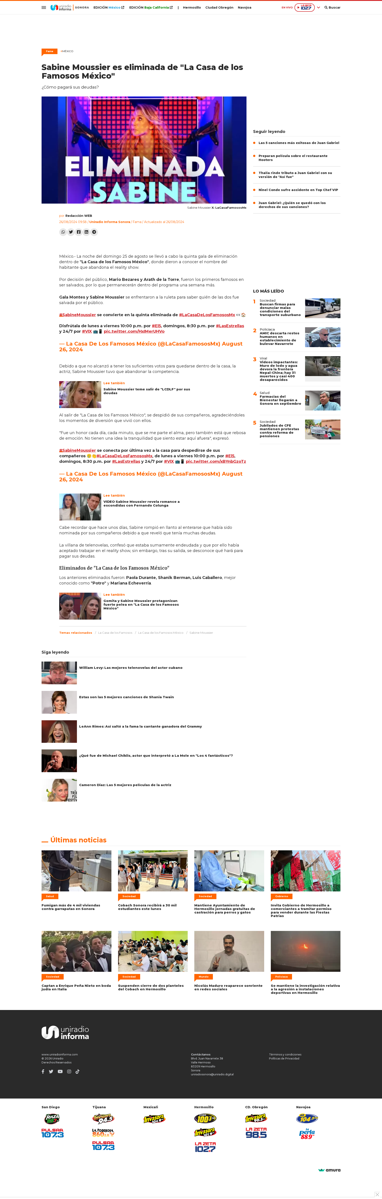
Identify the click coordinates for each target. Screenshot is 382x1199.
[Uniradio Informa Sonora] (69, 7)
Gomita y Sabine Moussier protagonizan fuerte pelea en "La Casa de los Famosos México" (141, 604)
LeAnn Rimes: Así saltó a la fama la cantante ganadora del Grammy (140, 726)
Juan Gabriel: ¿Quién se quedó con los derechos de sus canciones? (292, 205)
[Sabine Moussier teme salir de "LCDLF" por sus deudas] (80, 394)
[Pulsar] (53, 1133)
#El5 (156, 325)
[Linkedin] (86, 232)
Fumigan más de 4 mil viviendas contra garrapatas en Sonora (71, 907)
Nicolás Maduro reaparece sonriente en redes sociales (228, 987)
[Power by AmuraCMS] (329, 1170)
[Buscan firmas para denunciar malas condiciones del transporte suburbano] (322, 308)
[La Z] (205, 1147)
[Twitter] (71, 232)
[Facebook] (78, 232)
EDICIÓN (107, 7)
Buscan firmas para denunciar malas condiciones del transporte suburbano (280, 309)
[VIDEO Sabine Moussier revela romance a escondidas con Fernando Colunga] (80, 507)
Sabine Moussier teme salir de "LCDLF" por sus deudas (146, 391)
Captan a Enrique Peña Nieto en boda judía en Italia (76, 987)
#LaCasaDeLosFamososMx (207, 314)
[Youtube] (60, 1071)
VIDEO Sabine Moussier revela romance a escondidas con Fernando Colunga (141, 503)
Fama (49, 51)
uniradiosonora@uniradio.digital (212, 1074)
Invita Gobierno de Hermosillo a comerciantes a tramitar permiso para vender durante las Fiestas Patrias (301, 910)
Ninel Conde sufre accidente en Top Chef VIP (298, 190)
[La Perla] (307, 1134)
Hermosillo (192, 7)
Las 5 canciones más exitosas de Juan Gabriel (299, 143)
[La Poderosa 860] (103, 1133)
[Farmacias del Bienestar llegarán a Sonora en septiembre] (322, 400)
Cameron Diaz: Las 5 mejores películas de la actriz (125, 785)
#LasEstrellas (230, 325)
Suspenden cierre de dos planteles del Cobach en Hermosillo (151, 987)
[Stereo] (205, 1118)
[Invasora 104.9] (154, 1119)
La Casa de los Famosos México (160, 632)
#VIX (87, 331)
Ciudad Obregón (219, 7)
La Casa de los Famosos (115, 632)
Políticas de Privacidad (284, 1058)
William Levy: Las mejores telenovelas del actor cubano (131, 668)
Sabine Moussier (201, 632)
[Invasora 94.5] (103, 1119)
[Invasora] (53, 1119)
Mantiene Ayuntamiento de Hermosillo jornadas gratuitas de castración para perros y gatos (224, 908)
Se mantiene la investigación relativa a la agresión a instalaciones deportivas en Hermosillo (305, 989)
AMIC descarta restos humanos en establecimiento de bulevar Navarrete (279, 338)
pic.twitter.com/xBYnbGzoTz (216, 461)
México (67, 51)
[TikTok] (78, 1071)
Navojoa (244, 7)
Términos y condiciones (285, 1054)
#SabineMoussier (77, 314)
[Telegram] (94, 232)
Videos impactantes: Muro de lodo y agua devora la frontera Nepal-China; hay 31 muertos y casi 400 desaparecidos (279, 371)
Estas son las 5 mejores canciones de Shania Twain (126, 697)
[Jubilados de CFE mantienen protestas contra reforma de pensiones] (322, 429)
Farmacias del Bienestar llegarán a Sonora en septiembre (280, 400)
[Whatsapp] (63, 232)
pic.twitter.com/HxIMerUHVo (134, 331)
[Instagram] (69, 1071)
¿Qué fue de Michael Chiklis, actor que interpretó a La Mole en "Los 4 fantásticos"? (156, 755)
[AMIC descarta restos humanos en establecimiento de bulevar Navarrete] (322, 337)
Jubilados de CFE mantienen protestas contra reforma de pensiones (279, 430)
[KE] (307, 1118)
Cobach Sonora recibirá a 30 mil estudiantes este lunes (147, 907)
